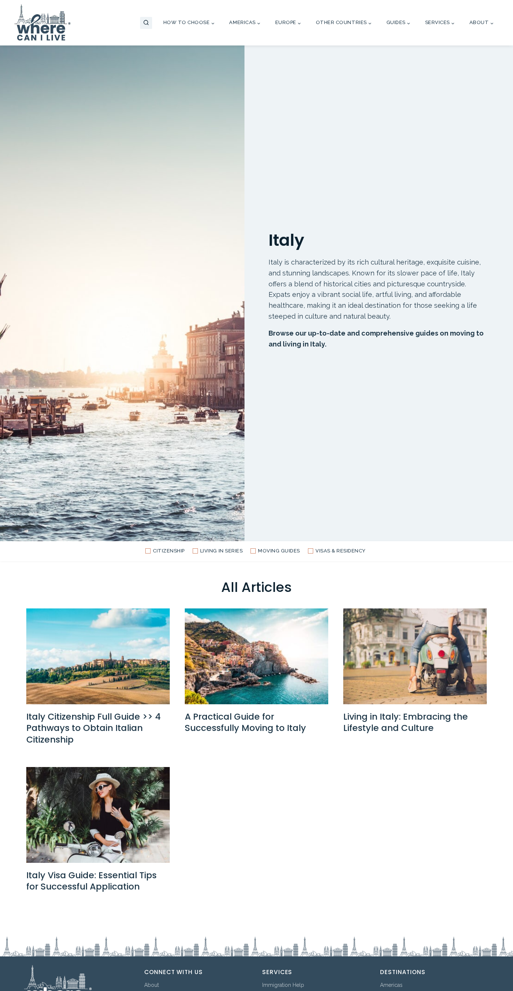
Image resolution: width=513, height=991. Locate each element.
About (151, 985)
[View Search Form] (146, 23)
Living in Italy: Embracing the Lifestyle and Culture (405, 722)
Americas (391, 985)
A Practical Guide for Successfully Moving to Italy (245, 722)
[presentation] (98, 656)
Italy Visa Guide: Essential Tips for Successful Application (91, 881)
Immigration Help (283, 985)
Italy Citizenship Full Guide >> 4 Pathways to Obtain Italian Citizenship (93, 728)
